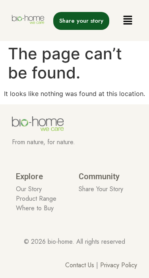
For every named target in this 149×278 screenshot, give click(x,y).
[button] (127, 20)
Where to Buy (35, 208)
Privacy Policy (118, 265)
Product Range (36, 198)
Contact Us (80, 265)
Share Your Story (101, 189)
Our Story (29, 189)
